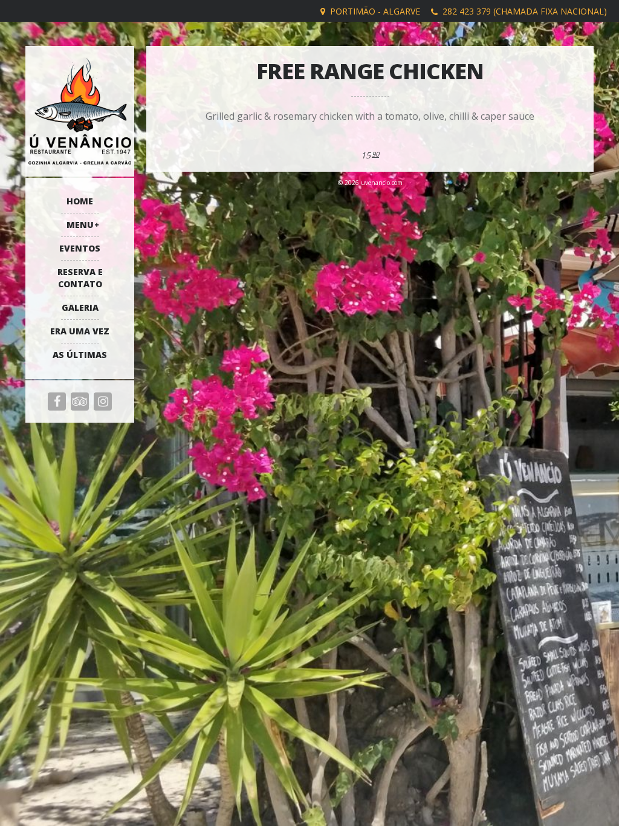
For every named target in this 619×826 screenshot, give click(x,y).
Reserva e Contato (80, 278)
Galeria (80, 307)
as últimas (80, 354)
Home (79, 201)
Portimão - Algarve (375, 11)
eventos (79, 248)
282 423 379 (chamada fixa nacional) (524, 11)
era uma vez (79, 331)
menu (80, 224)
